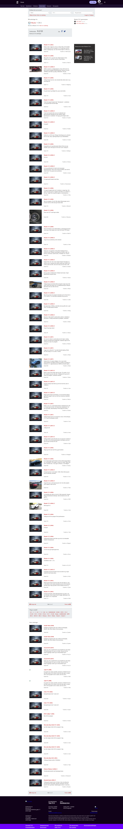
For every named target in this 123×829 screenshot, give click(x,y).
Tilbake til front (32, 15)
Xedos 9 (63, 615)
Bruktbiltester (29, 6)
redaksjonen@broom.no (55, 812)
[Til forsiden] (17, 2)
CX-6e (44, 614)
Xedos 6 (58, 615)
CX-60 (39, 614)
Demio (56, 614)
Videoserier (49, 6)
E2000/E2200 (63, 614)
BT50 (62, 612)
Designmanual (44, 825)
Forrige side (33, 604)
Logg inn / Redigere (89, 15)
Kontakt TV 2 (29, 825)
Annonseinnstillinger (90, 825)
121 (31, 612)
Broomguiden (55, 6)
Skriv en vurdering (41, 15)
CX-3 (66, 612)
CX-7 (48, 614)
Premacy (45, 615)
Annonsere (43, 827)
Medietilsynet (93, 812)
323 (37, 612)
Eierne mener (42, 6)
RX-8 (49, 615)
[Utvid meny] (105, 2)
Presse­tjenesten (30, 827)
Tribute (53, 615)
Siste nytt (22, 6)
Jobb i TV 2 (57, 827)
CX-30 (31, 614)
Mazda (33, 23)
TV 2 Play (92, 2)
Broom (22, 2)
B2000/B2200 (52, 612)
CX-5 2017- (79, 21)
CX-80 (52, 614)
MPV (68, 614)
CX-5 (35, 614)
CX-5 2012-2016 (80, 23)
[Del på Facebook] (62, 31)
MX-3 (31, 615)
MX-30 (35, 615)
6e (46, 612)
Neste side (67, 604)
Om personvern (73, 825)
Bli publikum (58, 825)
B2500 (57, 612)
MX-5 (40, 615)
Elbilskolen (35, 6)
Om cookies (72, 827)
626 (44, 612)
